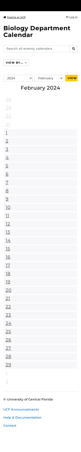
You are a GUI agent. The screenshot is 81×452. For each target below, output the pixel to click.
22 (8, 306)
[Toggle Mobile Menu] (76, 5)
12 (8, 223)
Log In (73, 17)
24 (8, 323)
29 (8, 107)
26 (8, 339)
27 (8, 348)
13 (8, 232)
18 (8, 273)
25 (8, 331)
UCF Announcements (21, 409)
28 (8, 99)
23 (8, 315)
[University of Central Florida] (34, 5)
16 (8, 257)
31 (8, 124)
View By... (15, 62)
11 (7, 215)
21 (8, 298)
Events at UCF (16, 17)
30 (8, 116)
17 (8, 265)
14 (8, 240)
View (72, 78)
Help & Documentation (22, 417)
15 (8, 248)
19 (8, 281)
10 (8, 207)
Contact (9, 426)
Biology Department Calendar (36, 31)
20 (8, 290)
